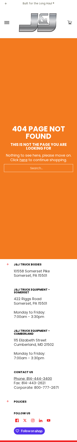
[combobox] (38, 168)
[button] (69, 22)
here (23, 159)
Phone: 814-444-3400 (33, 378)
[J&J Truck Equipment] (38, 22)
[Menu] (6, 22)
